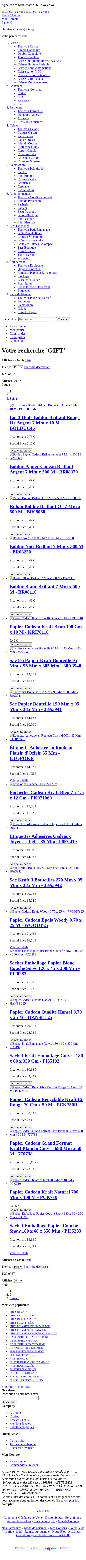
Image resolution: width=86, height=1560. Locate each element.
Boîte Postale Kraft (30, 233)
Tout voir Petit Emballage (34, 229)
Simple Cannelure (29, 50)
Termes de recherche (23, 1444)
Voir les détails (19, 780)
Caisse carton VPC (30, 71)
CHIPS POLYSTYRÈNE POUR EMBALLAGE (33, 1333)
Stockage (23, 276)
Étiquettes (24, 290)
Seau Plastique (27, 211)
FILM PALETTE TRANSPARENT (27, 1351)
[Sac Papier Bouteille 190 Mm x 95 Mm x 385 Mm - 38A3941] (47, 695)
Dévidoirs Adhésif (29, 114)
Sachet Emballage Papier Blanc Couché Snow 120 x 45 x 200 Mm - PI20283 (45, 968)
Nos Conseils (58, 1528)
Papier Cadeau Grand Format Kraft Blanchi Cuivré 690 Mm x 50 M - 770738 (45, 1148)
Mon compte (18, 326)
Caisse (14, 42)
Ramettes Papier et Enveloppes (37, 272)
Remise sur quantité (37, 1531)
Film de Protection (29, 201)
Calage (14, 125)
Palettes (22, 172)
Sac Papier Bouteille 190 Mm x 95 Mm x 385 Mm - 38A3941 (44, 706)
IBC (20, 104)
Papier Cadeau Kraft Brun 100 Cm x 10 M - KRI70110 (46, 629)
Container (16, 86)
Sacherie (23, 204)
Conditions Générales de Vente (23, 1517)
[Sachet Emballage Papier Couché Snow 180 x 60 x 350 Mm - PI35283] (47, 1217)
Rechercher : (10, 319)
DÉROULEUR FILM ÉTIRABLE (26, 1348)
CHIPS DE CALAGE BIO (23, 1315)
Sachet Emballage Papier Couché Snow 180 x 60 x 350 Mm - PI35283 (45, 1228)
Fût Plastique (26, 218)
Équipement (17, 262)
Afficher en (9, 360)
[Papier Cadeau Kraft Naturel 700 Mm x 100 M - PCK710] (47, 1183)
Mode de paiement (35, 1528)
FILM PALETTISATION (22, 1355)
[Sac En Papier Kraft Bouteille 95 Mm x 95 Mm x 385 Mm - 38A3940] (47, 652)
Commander (17, 333)
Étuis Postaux (26, 251)
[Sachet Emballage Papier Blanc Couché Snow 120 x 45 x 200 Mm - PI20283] (47, 954)
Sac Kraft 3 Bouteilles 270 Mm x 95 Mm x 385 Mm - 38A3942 (46, 882)
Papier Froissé (26, 139)
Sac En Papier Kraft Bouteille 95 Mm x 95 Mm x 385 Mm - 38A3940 (45, 663)
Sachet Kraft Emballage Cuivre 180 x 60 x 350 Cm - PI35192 (46, 1058)
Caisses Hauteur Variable (33, 64)
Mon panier (17, 330)
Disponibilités (54, 1517)
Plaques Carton (27, 132)
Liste (28, 360)
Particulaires (25, 136)
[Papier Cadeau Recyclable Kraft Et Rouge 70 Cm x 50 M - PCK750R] (47, 1091)
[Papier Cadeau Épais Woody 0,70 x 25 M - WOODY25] (47, 911)
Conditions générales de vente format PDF (43, 1535)
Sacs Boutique (27, 247)
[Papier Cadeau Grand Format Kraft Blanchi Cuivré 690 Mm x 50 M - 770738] (47, 1134)
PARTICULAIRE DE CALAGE (25, 1373)
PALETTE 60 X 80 (19, 1358)
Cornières (24, 183)
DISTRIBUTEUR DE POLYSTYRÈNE (29, 1337)
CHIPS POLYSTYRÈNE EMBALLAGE (30, 1326)
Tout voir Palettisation (31, 168)
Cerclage (23, 186)
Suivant (14, 398)
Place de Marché (20, 294)
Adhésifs (23, 118)
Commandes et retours (24, 1465)
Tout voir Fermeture (30, 111)
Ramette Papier (27, 312)
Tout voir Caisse (28, 46)
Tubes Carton (26, 254)
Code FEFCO (43, 1511)
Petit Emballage (19, 226)
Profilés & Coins (28, 147)
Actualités (74, 1531)
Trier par (7, 367)
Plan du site (17, 1440)
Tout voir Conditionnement (35, 197)
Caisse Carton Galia (30, 78)
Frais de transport (44, 1521)
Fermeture (16, 107)
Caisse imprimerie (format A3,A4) (39, 60)
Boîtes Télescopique (30, 236)
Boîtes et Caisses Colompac (35, 244)
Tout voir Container (30, 89)
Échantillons (73, 1517)
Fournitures (25, 283)
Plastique (23, 100)
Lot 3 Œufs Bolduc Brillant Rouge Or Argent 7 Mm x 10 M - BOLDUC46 (45, 423)
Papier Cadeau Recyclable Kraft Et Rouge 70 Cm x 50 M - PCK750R (46, 1102)
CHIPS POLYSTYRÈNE (22, 1322)
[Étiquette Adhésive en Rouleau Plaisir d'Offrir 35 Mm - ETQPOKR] (47, 739)
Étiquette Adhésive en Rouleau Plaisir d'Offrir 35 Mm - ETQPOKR (41, 753)
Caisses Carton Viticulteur (34, 75)
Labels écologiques (22, 1427)
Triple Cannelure (28, 57)
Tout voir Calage (28, 129)
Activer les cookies (19, 1521)
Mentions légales (20, 1423)
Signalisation (26, 190)
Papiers (22, 208)
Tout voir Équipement (31, 265)
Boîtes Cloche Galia (30, 240)
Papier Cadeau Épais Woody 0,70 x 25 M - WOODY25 (46, 922)
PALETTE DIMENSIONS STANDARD (29, 1362)
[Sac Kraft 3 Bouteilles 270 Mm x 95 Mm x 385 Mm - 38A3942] (47, 871)
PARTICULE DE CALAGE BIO (25, 1376)
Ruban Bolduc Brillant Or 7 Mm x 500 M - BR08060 (45, 509)
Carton (22, 93)
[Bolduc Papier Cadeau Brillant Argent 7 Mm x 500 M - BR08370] (47, 458)
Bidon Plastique (28, 215)
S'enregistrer (17, 337)
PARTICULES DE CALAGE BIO (26, 1380)
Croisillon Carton (28, 157)
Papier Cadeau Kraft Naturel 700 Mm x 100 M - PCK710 (44, 1194)
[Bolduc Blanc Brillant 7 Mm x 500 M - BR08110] (42, 578)
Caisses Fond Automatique (34, 68)
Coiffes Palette (27, 179)
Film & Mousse (27, 143)
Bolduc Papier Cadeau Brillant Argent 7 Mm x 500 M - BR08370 (44, 469)
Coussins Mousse (29, 161)
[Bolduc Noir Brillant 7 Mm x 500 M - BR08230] (42, 538)
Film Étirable (26, 175)
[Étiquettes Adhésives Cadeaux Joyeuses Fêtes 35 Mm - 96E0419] (47, 827)
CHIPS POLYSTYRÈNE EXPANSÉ (28, 1330)
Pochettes (24, 258)
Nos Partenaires (11, 1528)
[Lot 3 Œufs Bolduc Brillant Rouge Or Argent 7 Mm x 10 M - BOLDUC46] (47, 409)
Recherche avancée (22, 1447)
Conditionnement (20, 193)
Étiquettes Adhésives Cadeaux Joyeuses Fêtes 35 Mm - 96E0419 (43, 839)
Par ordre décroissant (37, 367)
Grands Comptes (68, 1521)
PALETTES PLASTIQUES (23, 1369)
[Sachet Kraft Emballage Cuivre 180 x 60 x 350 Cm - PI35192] (47, 1047)
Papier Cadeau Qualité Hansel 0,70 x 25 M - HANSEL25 (46, 1014)
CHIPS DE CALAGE (20, 1312)
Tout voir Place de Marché (34, 297)
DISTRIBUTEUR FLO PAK (24, 1340)
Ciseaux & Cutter (29, 280)
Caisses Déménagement (33, 82)
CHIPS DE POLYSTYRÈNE (24, 1319)
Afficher (7, 380)
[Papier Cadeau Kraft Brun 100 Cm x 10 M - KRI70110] (46, 618)
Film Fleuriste (26, 222)
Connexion (17, 340)
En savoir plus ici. (67, 1500)
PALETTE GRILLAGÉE (22, 1365)
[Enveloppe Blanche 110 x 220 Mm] (33, 784)
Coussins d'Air (27, 154)
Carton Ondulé (27, 150)
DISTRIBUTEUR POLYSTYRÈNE (27, 1344)
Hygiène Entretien (29, 269)
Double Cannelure (29, 53)
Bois (20, 96)
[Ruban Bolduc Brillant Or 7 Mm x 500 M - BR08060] (45, 498)
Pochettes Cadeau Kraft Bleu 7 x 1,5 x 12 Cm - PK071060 (47, 795)
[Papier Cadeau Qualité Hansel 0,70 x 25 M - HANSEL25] (47, 1003)
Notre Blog (59, 1531)
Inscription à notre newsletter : (21, 1394)
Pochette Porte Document (34, 287)
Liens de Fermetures (30, 121)
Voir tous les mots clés (16, 1386)
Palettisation (17, 165)
